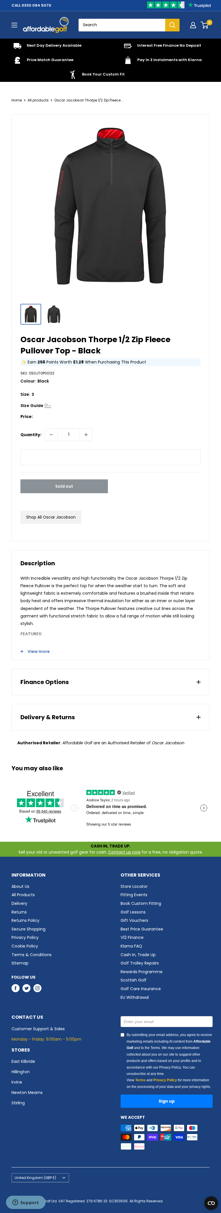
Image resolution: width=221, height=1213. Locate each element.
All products (38, 100)
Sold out (64, 486)
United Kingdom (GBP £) (35, 1178)
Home (17, 100)
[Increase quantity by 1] (86, 435)
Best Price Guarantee (142, 929)
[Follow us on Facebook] (16, 988)
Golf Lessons (133, 912)
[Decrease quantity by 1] (51, 435)
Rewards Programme (142, 972)
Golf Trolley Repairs (140, 963)
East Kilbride (23, 1061)
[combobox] (122, 25)
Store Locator (134, 886)
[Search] (172, 25)
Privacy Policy (25, 937)
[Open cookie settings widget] (211, 1203)
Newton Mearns (27, 1092)
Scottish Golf (133, 980)
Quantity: (30, 435)
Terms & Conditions (32, 955)
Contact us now (124, 852)
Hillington (21, 1072)
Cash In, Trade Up (138, 955)
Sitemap (20, 963)
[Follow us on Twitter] (26, 988)
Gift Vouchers (134, 920)
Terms (140, 1080)
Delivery (19, 903)
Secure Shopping (28, 929)
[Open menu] (14, 25)
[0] (204, 25)
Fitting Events (134, 895)
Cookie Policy (25, 946)
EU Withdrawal (135, 997)
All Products (23, 895)
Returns (19, 912)
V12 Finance (132, 937)
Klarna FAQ (131, 946)
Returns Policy (25, 920)
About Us (20, 886)
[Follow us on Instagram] (37, 988)
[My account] (193, 25)
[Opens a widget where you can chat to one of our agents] (25, 1203)
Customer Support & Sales (38, 1029)
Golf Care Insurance (141, 989)
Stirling (18, 1103)
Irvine (17, 1082)
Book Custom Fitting (141, 903)
